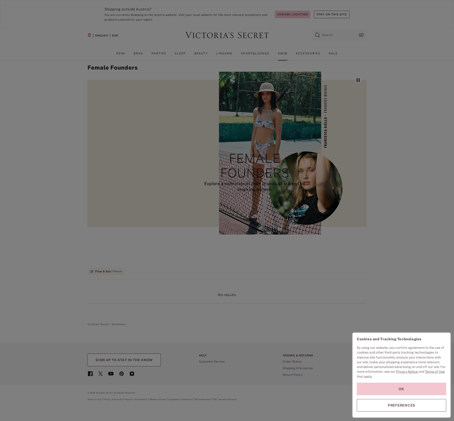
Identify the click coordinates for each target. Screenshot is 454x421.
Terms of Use (435, 371)
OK (401, 389)
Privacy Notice (407, 371)
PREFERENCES (401, 405)
